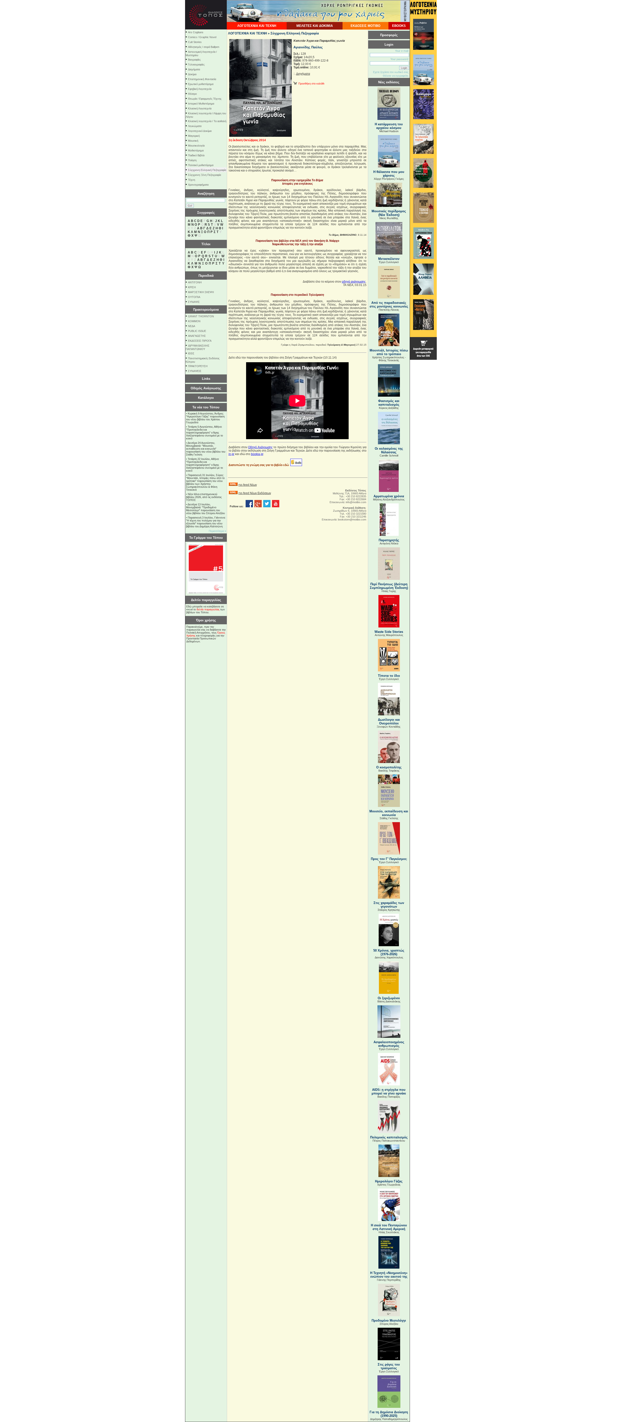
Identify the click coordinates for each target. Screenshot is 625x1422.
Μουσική (193, 140)
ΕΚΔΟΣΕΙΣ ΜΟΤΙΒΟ (365, 26)
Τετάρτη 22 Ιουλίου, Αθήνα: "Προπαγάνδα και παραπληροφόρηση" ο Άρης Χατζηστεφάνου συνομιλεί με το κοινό (204, 464)
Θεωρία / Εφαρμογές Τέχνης (204, 98)
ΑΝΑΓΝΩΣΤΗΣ (197, 335)
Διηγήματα (194, 69)
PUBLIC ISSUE (197, 330)
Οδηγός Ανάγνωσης (206, 388)
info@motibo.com (356, 502)
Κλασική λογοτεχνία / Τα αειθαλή (207, 121)
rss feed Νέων (248, 485)
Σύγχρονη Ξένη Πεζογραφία (204, 174)
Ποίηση (192, 160)
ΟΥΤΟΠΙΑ (194, 297)
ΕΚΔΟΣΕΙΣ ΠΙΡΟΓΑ (199, 340)
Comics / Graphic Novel (202, 37)
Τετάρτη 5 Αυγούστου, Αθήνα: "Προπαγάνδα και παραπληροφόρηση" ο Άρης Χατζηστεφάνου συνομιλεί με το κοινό (204, 432)
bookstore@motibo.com (352, 519)
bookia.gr (257, 454)
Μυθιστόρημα (196, 150)
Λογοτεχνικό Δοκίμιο (200, 130)
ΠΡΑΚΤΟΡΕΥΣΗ (198, 366)
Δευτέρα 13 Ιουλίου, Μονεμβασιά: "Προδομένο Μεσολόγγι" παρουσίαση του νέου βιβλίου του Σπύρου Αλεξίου (205, 509)
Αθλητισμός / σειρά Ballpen (203, 46)
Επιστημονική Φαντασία (202, 79)
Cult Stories (195, 42)
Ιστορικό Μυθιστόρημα (201, 103)
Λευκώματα (194, 126)
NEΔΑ (191, 326)
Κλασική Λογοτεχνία (199, 108)
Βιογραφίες (194, 59)
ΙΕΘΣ (191, 353)
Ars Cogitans (195, 32)
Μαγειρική (194, 135)
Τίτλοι (205, 244)
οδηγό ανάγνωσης (354, 281)
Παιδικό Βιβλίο (196, 155)
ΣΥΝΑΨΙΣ (194, 301)
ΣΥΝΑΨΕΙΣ (194, 371)
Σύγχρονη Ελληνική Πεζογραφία (207, 170)
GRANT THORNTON (201, 316)
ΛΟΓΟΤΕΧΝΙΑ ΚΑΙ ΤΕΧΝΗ (256, 26)
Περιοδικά (206, 275)
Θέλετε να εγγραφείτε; (396, 75)
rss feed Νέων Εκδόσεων (255, 493)
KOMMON (194, 321)
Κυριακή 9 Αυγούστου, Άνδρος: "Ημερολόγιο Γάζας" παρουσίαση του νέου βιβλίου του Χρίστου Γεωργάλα (205, 418)
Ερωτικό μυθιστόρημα (200, 84)
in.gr (231, 454)
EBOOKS (399, 26)
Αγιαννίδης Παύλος (308, 47)
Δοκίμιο (192, 74)
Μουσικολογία (196, 145)
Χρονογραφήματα (198, 184)
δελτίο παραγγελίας (208, 609)
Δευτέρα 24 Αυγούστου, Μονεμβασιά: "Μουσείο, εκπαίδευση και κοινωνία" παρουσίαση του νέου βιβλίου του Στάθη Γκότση (205, 448)
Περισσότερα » (217, 531)
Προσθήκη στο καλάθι (310, 83)
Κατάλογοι (206, 398)
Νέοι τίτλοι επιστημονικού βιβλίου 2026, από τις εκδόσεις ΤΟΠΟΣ (204, 497)
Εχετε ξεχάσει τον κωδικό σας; (391, 72)
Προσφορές (389, 35)
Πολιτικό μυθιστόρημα (200, 165)
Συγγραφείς (206, 212)
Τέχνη (191, 179)
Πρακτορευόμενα (206, 309)
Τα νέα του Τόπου (205, 407)
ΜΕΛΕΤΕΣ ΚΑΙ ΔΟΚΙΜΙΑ (314, 26)
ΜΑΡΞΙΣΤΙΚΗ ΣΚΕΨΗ (201, 292)
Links (206, 379)
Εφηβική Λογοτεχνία (199, 88)
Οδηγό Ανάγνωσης (260, 447)
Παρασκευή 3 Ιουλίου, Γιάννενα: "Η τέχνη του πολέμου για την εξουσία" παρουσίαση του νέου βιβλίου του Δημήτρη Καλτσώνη (206, 522)
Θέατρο (192, 93)
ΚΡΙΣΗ (192, 287)
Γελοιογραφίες (196, 64)
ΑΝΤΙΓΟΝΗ (195, 282)
